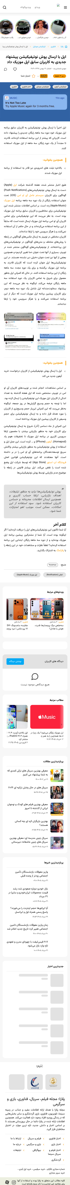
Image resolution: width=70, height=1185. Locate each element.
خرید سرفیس (39, 1169)
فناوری (53, 46)
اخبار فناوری (55, 1139)
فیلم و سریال (34, 1139)
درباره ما (17, 1144)
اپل (15, 185)
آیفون (49, 442)
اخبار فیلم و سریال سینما (54, 1152)
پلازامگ (60, 551)
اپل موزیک (9, 201)
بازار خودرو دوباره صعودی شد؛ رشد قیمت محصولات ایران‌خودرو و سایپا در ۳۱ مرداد (28, 893)
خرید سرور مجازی (57, 1173)
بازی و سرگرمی (34, 1144)
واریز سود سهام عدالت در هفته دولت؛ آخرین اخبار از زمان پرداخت (28, 1011)
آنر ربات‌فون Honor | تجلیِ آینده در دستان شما (59, 37)
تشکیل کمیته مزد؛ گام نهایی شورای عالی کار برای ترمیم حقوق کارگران (27, 978)
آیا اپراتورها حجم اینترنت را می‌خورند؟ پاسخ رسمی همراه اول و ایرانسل (29, 910)
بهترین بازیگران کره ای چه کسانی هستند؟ (31, 823)
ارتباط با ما (16, 1139)
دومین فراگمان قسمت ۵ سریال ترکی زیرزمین (42, 37)
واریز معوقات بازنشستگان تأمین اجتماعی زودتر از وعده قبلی (31, 874)
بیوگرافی (37, 1150)
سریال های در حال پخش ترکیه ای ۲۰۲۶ (28, 788)
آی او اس (22, 195)
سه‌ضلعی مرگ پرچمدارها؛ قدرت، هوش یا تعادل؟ (49, 627)
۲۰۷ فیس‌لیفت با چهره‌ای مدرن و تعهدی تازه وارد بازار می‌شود (27, 944)
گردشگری (56, 1160)
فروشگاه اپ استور (56, 463)
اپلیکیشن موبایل (39, 46)
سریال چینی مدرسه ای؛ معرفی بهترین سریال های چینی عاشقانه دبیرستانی (29, 840)
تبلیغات (17, 1150)
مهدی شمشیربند (59, 68)
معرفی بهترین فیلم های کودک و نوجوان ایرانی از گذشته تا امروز (27, 806)
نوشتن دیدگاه (15, 661)
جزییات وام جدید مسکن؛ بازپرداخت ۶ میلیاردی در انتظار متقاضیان (28, 1028)
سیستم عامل (36, 195)
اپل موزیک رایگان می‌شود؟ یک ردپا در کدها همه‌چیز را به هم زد (47, 734)
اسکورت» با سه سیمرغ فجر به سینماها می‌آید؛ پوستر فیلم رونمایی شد (28, 1045)
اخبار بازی (56, 1144)
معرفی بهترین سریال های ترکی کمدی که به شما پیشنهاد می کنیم (27, 773)
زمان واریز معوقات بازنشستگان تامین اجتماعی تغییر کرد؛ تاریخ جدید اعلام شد (27, 927)
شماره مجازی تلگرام (56, 1169)
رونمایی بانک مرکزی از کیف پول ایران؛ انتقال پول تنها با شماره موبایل (29, 995)
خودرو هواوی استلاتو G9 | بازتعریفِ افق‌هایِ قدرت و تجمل (24, 37)
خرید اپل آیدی (25, 1169)
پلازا (62, 46)
